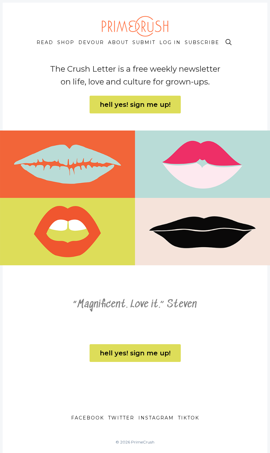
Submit (143, 42)
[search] (228, 42)
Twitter (121, 418)
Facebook (87, 418)
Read (45, 42)
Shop (65, 42)
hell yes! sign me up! (135, 104)
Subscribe (202, 42)
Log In (170, 42)
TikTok (188, 418)
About (118, 42)
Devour (91, 42)
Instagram (156, 418)
